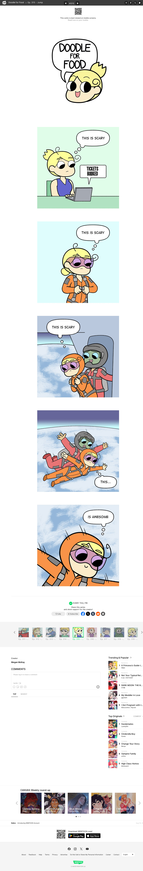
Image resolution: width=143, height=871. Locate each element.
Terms (47, 855)
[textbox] (55, 676)
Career (108, 855)
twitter (81, 849)
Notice (13, 823)
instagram (75, 849)
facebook (69, 849)
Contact (116, 855)
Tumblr (93, 614)
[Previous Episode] (66, 3)
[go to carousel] (76, 816)
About (24, 855)
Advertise (63, 855)
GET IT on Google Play (76, 835)
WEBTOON (4, 3)
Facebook (130, 3)
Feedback (32, 855)
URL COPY (139, 3)
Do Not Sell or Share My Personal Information (86, 855)
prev (17, 803)
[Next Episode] (77, 3)
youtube (87, 849)
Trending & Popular (119, 657)
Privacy (55, 855)
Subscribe (126, 3)
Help (40, 855)
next (140, 803)
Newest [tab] (24, 694)
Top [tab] (14, 694)
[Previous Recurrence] (14, 632)
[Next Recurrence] (142, 632)
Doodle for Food (16, 2)
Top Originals (115, 716)
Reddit (98, 614)
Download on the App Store (93, 835)
